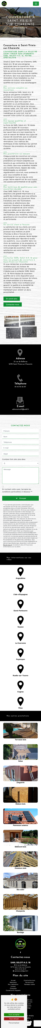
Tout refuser (14, 1019)
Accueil (13, 980)
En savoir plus (11, 299)
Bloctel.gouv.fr (7, 545)
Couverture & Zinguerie (13, 990)
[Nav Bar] (36, 4)
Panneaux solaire (29, 984)
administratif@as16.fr (20, 409)
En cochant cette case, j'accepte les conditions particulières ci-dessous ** (17, 490)
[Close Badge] (31, 1022)
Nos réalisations (13, 984)
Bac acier (28, 1004)
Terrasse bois (29, 982)
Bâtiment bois (28, 1000)
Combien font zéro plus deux (13, 459)
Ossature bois (27, 1002)
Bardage (27, 1008)
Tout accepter (14, 1015)
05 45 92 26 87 (20, 387)
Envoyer (22, 498)
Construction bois (29, 980)
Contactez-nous (12, 304)
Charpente (13, 988)
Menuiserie (13, 982)
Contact (13, 986)
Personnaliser (14, 1023)
